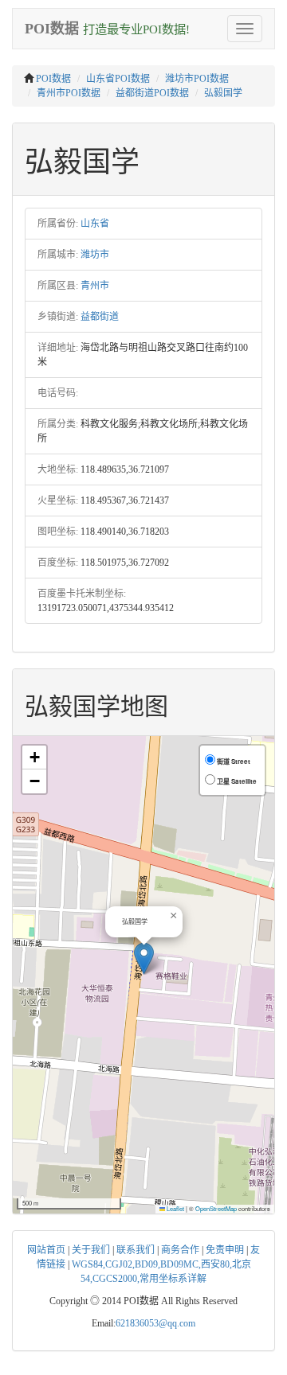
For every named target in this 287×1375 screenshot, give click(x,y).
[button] (144, 958)
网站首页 (46, 1250)
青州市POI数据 (68, 93)
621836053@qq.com (155, 1323)
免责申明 (225, 1250)
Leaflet (174, 1208)
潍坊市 (95, 254)
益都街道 (100, 316)
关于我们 (91, 1250)
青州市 (95, 285)
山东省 (95, 223)
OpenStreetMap (216, 1208)
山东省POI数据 (118, 78)
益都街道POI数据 (152, 93)
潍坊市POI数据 (197, 78)
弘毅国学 (223, 93)
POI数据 (53, 78)
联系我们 (135, 1250)
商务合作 (180, 1250)
